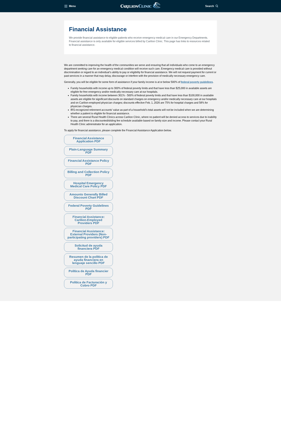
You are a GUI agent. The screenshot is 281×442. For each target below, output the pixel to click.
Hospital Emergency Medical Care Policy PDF (88, 184)
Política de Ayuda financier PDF (88, 272)
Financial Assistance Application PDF (88, 139)
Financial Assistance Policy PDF (88, 162)
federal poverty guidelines (197, 82)
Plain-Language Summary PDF (88, 151)
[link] (140, 6)
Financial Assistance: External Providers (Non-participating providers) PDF (88, 234)
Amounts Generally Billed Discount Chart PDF (88, 196)
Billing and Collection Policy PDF (88, 173)
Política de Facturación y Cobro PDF (88, 284)
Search (209, 6)
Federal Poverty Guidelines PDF (88, 207)
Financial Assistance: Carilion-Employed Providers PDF (89, 220)
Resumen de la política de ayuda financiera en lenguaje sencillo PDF (88, 260)
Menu (72, 6)
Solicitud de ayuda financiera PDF (88, 247)
